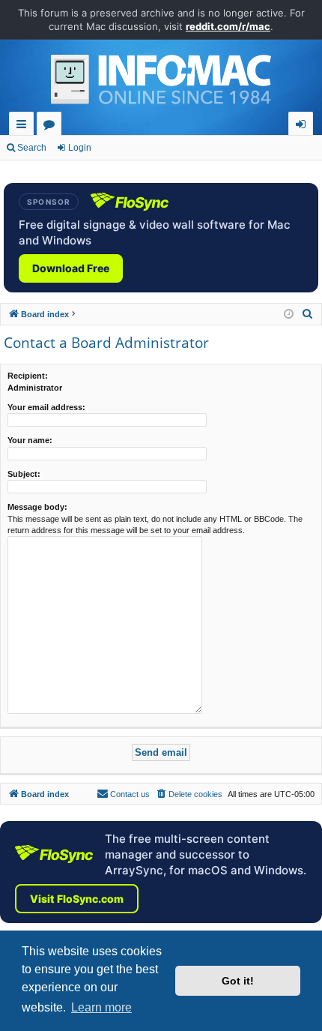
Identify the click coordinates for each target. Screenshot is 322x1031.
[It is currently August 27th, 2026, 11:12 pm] (289, 314)
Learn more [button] (101, 1007)
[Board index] (161, 83)
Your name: (29, 440)
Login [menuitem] (303, 126)
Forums (52, 126)
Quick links (24, 126)
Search (31, 147)
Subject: (23, 473)
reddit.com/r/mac (228, 26)
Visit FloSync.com (77, 898)
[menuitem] (308, 314)
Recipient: (27, 375)
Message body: (37, 506)
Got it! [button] (238, 981)
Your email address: (46, 407)
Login (79, 147)
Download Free (70, 268)
